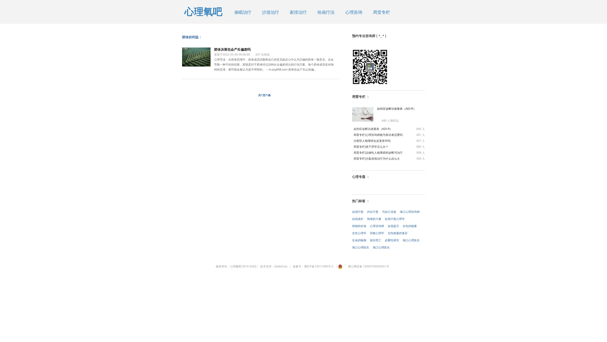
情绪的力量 (374, 219)
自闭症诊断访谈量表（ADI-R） (396, 108)
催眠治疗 (242, 12)
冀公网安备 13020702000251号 (368, 266)
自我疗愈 (357, 211)
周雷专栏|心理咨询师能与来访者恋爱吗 (378, 135)
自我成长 (357, 219)
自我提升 (393, 226)
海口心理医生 (411, 240)
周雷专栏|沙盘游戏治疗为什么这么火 (377, 158)
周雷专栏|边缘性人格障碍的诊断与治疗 (378, 152)
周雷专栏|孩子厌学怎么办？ (371, 146)
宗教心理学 (377, 233)
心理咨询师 (377, 226)
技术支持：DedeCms (273, 266)
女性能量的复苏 (398, 233)
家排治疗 (298, 12)
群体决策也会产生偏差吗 (232, 49)
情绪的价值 (359, 226)
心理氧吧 (203, 11)
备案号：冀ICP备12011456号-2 (313, 266)
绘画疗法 (326, 12)
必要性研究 (392, 240)
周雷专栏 (381, 12)
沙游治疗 (270, 12)
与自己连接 (389, 211)
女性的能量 (410, 226)
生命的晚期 (359, 240)
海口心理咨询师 (410, 211)
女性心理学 (359, 233)
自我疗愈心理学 (395, 219)
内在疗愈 (372, 211)
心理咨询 (353, 12)
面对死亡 (375, 240)
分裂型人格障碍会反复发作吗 (372, 140)
